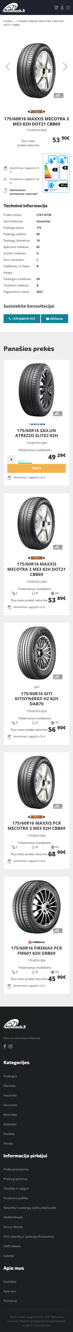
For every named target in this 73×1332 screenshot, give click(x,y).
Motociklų (10, 1115)
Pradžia (8, 21)
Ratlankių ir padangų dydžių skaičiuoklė (30, 1208)
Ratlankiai (10, 1124)
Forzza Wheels (13, 1227)
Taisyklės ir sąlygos (16, 1188)
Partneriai (10, 1301)
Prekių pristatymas (16, 1169)
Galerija (9, 1256)
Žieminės (10, 1086)
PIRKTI (36, 468)
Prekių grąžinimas (15, 1179)
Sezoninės (10, 1105)
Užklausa (56, 319)
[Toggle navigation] (68, 8)
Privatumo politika (16, 1198)
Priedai (8, 1143)
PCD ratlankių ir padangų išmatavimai (29, 1237)
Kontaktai (10, 1282)
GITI (36, 687)
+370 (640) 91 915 (23, 319)
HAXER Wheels (13, 1217)
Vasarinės (10, 1095)
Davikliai (9, 1134)
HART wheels (12, 1246)
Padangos (10, 1076)
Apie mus (10, 1291)
